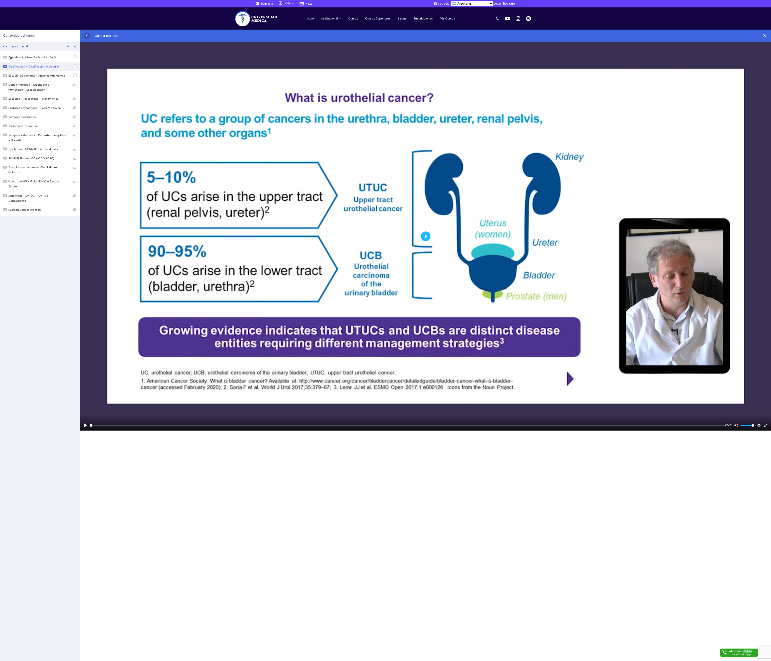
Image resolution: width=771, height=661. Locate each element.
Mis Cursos (447, 18)
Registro (509, 4)
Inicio (310, 18)
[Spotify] (529, 18)
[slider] (407, 425)
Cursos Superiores (378, 18)
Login (497, 4)
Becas (402, 18)
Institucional (330, 18)
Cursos (353, 18)
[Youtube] (508, 18)
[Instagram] (518, 18)
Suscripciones (423, 18)
